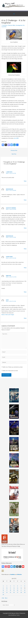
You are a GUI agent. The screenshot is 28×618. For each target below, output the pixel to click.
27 (17, 592)
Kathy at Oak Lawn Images (8, 314)
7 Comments (4, 25)
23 (3, 592)
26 (14, 592)
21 (21, 590)
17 (6, 590)
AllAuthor (19, 574)
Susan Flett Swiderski (11, 207)
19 (14, 590)
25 (10, 592)
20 (17, 590)
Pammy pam (8, 275)
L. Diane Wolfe (9, 171)
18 (10, 590)
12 (14, 588)
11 (10, 588)
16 (3, 590)
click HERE (16, 138)
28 (21, 592)
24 (6, 592)
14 (21, 588)
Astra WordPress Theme (14, 615)
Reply (25, 181)
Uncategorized (19, 25)
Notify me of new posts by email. (10, 370)
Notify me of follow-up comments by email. (13, 367)
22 (24, 590)
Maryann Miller (11, 25)
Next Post (14, 154)
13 (17, 588)
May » (6, 598)
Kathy (7, 299)
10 (6, 588)
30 (3, 594)
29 (24, 592)
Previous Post (14, 150)
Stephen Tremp (9, 256)
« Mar (3, 598)
